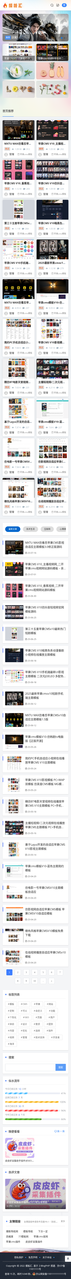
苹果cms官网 (41, 1236)
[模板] (19, 70)
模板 (12, 1004)
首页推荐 (8, 111)
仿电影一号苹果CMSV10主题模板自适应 (27, 461)
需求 (38, 1024)
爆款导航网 (12, 1231)
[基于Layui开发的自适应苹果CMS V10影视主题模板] (18, 408)
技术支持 (40, 1037)
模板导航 (28, 1231)
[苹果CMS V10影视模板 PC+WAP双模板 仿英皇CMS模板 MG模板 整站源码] (52, 329)
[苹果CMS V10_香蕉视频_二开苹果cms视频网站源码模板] (18, 170)
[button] (59, 38)
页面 (39, 1017)
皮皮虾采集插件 (34, 1241)
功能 (53, 1010)
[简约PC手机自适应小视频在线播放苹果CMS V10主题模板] (18, 329)
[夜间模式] (57, 5)
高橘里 (9, 1236)
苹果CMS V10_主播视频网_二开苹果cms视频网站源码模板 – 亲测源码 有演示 (44, 568)
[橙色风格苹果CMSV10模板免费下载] (18, 488)
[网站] (52, 89)
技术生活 (30, 529)
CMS (25, 1004)
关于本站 (47, 1257)
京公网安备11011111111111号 (51, 1273)
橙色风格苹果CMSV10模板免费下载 (25, 501)
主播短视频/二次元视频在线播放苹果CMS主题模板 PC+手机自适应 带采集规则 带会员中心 (45, 827)
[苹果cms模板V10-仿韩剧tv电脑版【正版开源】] (52, 289)
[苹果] (19, 89)
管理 (25, 1037)
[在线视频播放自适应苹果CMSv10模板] (52, 488)
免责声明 (32, 1257)
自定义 (39, 1010)
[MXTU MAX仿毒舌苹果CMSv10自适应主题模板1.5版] (18, 289)
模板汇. (29, 1265)
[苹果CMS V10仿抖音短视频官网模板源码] (52, 170)
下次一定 (43, 1231)
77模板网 (23, 1236)
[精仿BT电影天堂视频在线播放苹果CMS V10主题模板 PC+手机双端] (18, 369)
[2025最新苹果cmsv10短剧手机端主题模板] (52, 249)
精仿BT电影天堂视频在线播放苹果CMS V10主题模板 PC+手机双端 (44, 806)
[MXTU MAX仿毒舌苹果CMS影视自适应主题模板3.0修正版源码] (18, 130)
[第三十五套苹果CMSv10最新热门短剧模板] (18, 210)
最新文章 (13, 529)
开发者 (56, 1037)
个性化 (13, 1017)
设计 (25, 1024)
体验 (12, 1024)
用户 (52, 1017)
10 (34, 981)
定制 (12, 1010)
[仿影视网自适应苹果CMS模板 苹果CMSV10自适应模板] (52, 448)
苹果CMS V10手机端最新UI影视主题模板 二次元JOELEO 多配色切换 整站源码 (44, 676)
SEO (27, 1017)
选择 (38, 1030)
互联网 (47, 529)
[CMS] (52, 70)
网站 (51, 1004)
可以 (25, 1010)
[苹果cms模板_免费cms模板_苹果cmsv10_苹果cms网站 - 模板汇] (13, 5)
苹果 (38, 1004)
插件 (50, 1030)
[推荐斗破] (35, 25)
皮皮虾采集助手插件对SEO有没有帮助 (24, 1160)
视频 (12, 1037)
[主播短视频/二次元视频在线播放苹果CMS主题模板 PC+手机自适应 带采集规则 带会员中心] (52, 369)
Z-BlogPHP (44, 1265)
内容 (12, 1030)
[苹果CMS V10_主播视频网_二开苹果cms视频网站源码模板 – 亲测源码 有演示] (52, 130)
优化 (25, 1030)
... (43, 980)
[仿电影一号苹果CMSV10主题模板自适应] (18, 448)
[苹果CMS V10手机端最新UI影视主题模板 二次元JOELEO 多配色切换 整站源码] (18, 249)
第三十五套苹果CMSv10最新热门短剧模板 (28, 223)
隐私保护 (18, 1257)
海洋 (12, 1043)
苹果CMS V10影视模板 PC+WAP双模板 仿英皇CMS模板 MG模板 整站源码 (45, 784)
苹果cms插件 (13, 1241)
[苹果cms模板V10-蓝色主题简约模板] (52, 408)
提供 (50, 1024)
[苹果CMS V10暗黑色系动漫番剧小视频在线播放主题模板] (52, 210)
